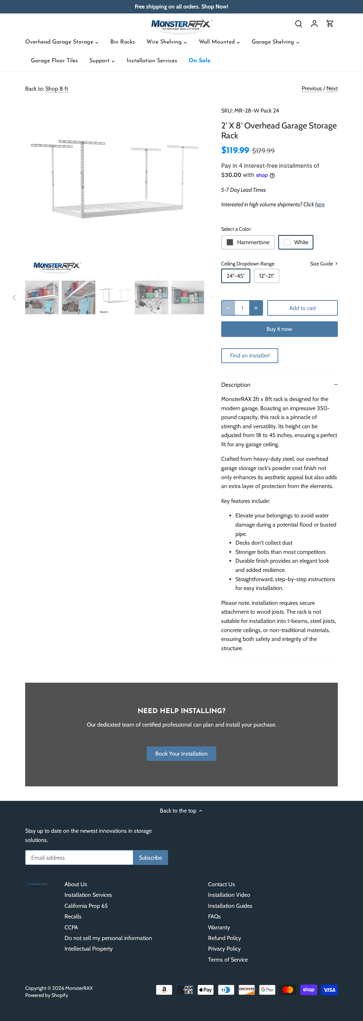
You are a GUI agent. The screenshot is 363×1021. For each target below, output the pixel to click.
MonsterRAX (79, 988)
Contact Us (221, 884)
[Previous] (36, 188)
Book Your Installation (181, 753)
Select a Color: (236, 229)
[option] (114, 188)
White (301, 242)
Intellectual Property (89, 948)
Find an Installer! (250, 355)
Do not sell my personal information (108, 938)
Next (332, 88)
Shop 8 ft (56, 88)
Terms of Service (228, 959)
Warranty (219, 927)
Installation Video (229, 894)
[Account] (314, 23)
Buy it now (279, 329)
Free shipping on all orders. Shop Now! (181, 6)
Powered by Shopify (46, 995)
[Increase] (256, 307)
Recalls (73, 916)
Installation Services (88, 894)
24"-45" (236, 276)
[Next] (193, 188)
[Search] (299, 23)
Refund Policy (224, 938)
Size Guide (322, 264)
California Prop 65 (86, 905)
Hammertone (253, 242)
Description (235, 384)
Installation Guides (230, 905)
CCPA (71, 927)
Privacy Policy (224, 948)
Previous (312, 88)
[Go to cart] (330, 23)
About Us (76, 884)
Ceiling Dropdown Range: (248, 264)
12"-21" (266, 276)
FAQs (214, 916)
